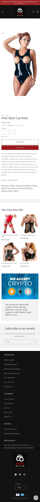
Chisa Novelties (8, 403)
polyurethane (26, 185)
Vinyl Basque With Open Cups (28, 235)
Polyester (18, 185)
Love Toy (6, 408)
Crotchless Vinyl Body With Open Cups (10, 235)
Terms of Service (9, 382)
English (19, 487)
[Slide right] (24, 112)
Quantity (3, 128)
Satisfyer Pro (8, 417)
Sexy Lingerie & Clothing (25, 188)
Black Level (5, 185)
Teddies (12, 185)
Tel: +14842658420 (9, 378)
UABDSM (17, 498)
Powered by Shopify (23, 498)
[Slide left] (16, 112)
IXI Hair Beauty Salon (10, 429)
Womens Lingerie (7, 191)
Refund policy (8, 387)
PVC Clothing (11, 188)
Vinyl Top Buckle (24, 263)
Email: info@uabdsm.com (12, 373)
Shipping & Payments (10, 364)
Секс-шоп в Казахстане (12, 433)
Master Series (8, 412)
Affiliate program (9, 360)
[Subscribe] (34, 342)
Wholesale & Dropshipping (12, 369)
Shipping (10, 125)
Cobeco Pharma (9, 399)
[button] (2, 12)
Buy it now (20, 148)
